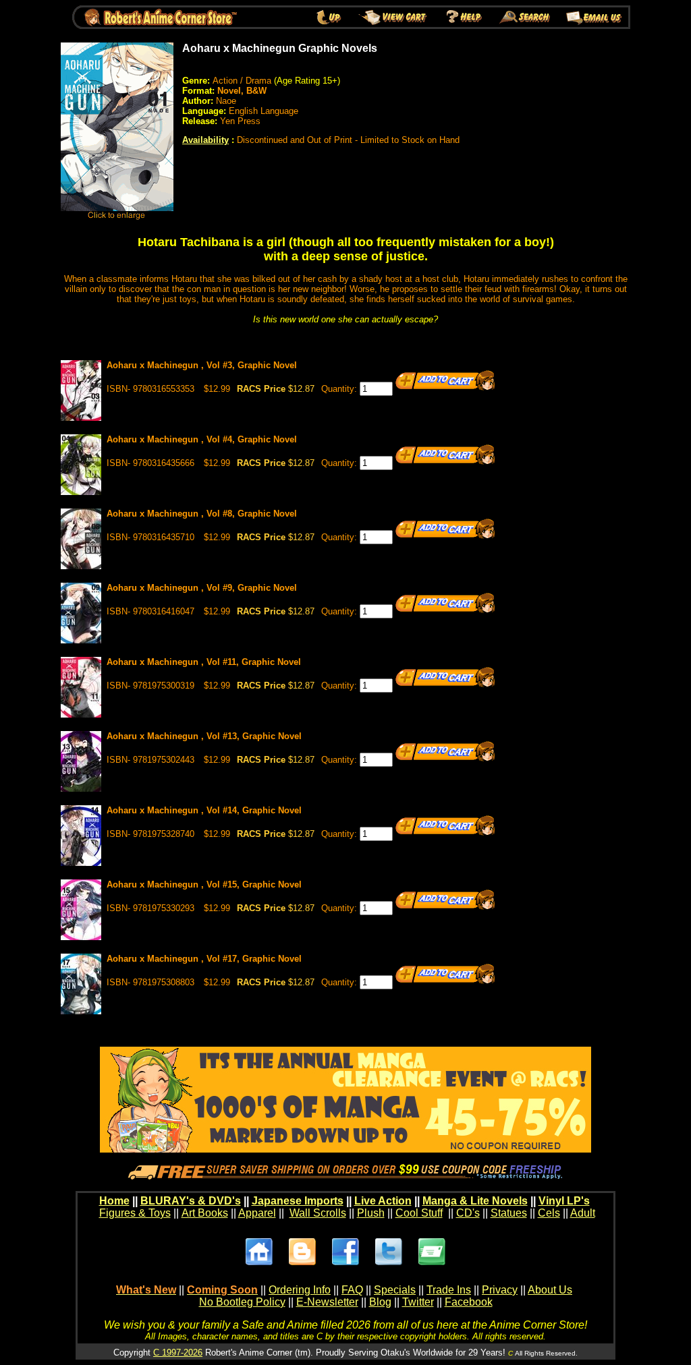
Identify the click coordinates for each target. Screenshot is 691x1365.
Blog (380, 1302)
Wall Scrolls (317, 1213)
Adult (582, 1213)
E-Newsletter (327, 1302)
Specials (395, 1290)
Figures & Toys (135, 1213)
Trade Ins (448, 1290)
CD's (468, 1213)
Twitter (418, 1302)
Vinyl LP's (564, 1201)
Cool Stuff (419, 1213)
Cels (549, 1213)
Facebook (469, 1302)
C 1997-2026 (177, 1352)
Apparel (257, 1213)
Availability (205, 140)
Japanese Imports (297, 1201)
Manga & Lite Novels (475, 1201)
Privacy (500, 1290)
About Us (550, 1290)
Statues (509, 1213)
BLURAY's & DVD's (190, 1201)
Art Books (205, 1213)
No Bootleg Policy (242, 1302)
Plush (371, 1213)
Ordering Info (300, 1290)
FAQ (352, 1290)
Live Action (383, 1201)
